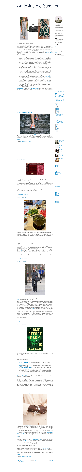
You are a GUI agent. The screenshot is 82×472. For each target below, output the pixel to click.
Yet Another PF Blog (57, 186)
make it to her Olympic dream (26, 440)
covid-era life (20, 258)
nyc (24, 258)
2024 (56, 104)
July (56, 113)
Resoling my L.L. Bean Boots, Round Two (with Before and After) (61, 155)
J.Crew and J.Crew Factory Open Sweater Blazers (61, 141)
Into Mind (56, 170)
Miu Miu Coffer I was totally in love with (45, 309)
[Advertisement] (35, 103)
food (22, 258)
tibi (63, 99)
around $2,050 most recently (29, 315)
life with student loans (23, 194)
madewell (63, 94)
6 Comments (30, 141)
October (57, 110)
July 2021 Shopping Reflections (59, 114)
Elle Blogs (56, 192)
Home (35, 460)
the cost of (57, 99)
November (57, 109)
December (57, 108)
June (56, 124)
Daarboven (56, 166)
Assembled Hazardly (57, 165)
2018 (56, 132)
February (57, 128)
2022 (56, 106)
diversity (62, 90)
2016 (56, 134)
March (57, 127)
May (56, 125)
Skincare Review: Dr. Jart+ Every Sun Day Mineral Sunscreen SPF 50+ (61, 146)
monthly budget (24, 93)
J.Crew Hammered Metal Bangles (28, 425)
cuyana (60, 90)
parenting (63, 97)
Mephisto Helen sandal (25, 90)
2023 (56, 105)
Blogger (44, 469)
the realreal (61, 99)
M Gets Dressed (57, 195)
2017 (56, 133)
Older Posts (51, 460)
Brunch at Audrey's (57, 202)
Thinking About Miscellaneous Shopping (24, 393)
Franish (56, 194)
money (27, 194)
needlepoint (56, 97)
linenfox (22, 93)
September (57, 111)
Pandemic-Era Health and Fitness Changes (24, 112)
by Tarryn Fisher (26, 375)
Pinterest (56, 46)
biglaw (20, 194)
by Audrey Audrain (36, 358)
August (57, 112)
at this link (56, 52)
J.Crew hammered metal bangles (35, 88)
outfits (60, 97)
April (56, 126)
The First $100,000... (20, 160)
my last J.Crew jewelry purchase (45, 448)
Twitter (56, 47)
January (57, 129)
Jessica (33, 308)
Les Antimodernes (57, 172)
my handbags (48, 81)
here (49, 316)
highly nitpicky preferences (21, 316)
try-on (63, 100)
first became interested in (49, 52)
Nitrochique (56, 196)
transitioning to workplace (58, 100)
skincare (56, 98)
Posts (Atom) (22, 461)
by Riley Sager (23, 362)
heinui (20, 93)
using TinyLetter (33, 431)
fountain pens (62, 91)
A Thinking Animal (57, 201)
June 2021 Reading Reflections (59, 121)
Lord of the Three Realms (58, 173)
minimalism (57, 95)
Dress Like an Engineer (58, 191)
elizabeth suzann (57, 91)
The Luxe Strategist (57, 185)
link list (59, 94)
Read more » (18, 139)
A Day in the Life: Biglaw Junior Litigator (61, 159)
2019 (56, 131)
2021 (56, 107)
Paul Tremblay (24, 364)
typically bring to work (48, 76)
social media (26, 258)
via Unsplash (35, 134)
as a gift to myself (46, 42)
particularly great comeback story (36, 439)
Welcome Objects (57, 178)
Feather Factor (57, 193)
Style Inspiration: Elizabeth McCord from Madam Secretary (61, 150)
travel (61, 100)
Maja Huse (56, 174)
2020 (56, 130)
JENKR (56, 171)
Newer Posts (19, 460)
